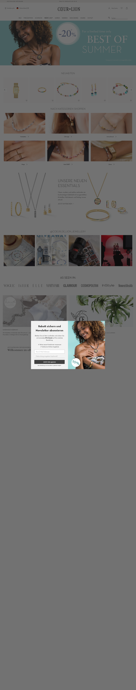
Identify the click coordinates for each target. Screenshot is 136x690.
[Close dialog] (103, 322)
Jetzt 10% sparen (49, 362)
